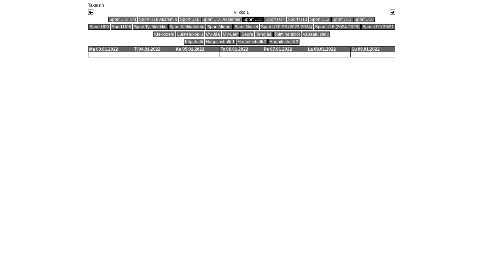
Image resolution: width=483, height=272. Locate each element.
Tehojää (264, 34)
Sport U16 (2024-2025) (337, 26)
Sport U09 (99, 26)
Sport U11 (341, 19)
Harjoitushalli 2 (252, 41)
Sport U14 (275, 19)
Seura (247, 34)
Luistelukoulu (190, 34)
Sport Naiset (246, 26)
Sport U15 (253, 19)
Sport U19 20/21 (378, 26)
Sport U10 (364, 19)
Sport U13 (297, 19)
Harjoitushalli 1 (220, 41)
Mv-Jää (213, 34)
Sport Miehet (219, 26)
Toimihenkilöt (287, 34)
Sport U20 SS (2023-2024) (286, 26)
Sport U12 (320, 19)
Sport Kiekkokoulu (186, 26)
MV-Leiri (231, 34)
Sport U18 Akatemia (158, 19)
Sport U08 (121, 26)
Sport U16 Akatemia (221, 19)
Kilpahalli (194, 41)
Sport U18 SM (122, 19)
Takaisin (96, 5)
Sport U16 (189, 19)
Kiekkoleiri (164, 34)
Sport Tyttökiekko (150, 26)
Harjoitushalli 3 (283, 41)
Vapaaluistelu (316, 34)
